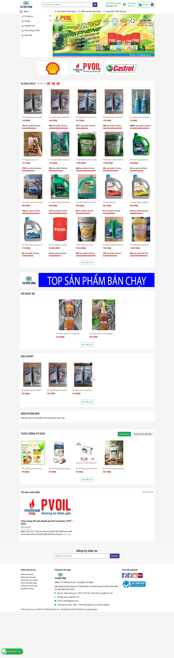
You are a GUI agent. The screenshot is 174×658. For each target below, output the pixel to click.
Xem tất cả (86, 262)
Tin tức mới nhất (30, 492)
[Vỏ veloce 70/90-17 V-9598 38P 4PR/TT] (70, 314)
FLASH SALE (28, 83)
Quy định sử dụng (27, 589)
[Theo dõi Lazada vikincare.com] (140, 575)
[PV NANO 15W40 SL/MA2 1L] (114, 229)
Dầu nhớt (28, 35)
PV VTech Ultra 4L (109, 202)
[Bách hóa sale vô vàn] (121, 68)
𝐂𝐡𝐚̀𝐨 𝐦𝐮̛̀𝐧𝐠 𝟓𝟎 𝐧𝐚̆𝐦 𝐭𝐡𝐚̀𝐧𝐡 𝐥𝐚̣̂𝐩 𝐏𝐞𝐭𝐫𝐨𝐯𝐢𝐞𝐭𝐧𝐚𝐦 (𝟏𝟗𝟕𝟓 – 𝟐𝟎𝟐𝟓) (47, 522)
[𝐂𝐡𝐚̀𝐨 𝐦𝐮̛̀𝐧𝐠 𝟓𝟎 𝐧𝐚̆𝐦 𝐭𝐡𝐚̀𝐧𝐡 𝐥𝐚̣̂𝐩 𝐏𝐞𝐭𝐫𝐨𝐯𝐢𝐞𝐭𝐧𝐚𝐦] (48, 507)
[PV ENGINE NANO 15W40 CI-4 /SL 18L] (114, 144)
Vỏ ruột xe (28, 16)
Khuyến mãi (29, 26)
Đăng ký (114, 556)
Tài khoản (132, 3)
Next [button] (150, 35)
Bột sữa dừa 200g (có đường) (59, 468)
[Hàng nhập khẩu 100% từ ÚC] (87, 67)
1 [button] (101, 54)
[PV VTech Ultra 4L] (114, 186)
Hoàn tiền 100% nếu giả (116, 11)
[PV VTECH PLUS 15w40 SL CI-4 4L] (33, 186)
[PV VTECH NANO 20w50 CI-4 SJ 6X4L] (87, 186)
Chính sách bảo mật (28, 577)
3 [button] (106, 54)
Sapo (95, 609)
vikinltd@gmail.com (70, 601)
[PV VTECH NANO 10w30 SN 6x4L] (60, 186)
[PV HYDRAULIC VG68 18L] (141, 229)
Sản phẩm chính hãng (66, 11)
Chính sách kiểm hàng (29, 583)
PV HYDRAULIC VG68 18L (139, 245)
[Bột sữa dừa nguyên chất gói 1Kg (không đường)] (114, 453)
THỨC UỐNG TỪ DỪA (33, 433)
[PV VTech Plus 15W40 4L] (141, 144)
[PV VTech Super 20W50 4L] (141, 186)
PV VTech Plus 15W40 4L (139, 160)
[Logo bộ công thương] (134, 584)
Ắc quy (27, 21)
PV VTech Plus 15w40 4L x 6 (32, 245)
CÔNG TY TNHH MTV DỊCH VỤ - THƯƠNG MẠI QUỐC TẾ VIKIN (59, 609)
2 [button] (104, 54)
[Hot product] (87, 280)
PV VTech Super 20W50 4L (139, 202)
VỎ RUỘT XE (28, 293)
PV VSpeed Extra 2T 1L (30, 160)
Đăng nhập (131, 6)
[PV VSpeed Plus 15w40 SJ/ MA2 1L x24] (87, 101)
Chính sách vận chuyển (29, 580)
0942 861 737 (111, 6)
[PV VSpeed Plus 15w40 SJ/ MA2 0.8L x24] (114, 101)
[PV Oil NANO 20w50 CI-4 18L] (87, 144)
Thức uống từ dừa (32, 30)
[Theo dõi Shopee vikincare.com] (135, 575)
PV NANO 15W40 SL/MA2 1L (113, 245)
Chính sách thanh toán (29, 586)
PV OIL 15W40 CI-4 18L (84, 245)
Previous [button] (56, 35)
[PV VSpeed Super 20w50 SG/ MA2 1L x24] (60, 101)
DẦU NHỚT (27, 356)
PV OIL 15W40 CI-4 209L (58, 245)
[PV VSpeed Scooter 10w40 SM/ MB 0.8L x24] (33, 101)
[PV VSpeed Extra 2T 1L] (33, 144)
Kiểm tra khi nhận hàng (91, 11)
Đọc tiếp (68, 534)
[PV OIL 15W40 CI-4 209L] (60, 229)
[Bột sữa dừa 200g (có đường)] (60, 453)
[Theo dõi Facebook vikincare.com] (124, 575)
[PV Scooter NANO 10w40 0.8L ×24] (60, 144)
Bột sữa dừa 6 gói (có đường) (86, 468)
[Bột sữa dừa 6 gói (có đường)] (87, 453)
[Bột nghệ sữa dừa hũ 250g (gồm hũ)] (33, 453)
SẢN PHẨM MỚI (30, 413)
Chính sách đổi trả (27, 574)
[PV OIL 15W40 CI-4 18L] (87, 229)
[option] (103, 35)
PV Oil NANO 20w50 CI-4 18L (86, 160)
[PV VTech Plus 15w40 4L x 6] (33, 229)
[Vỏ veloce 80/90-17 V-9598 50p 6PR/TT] (103, 314)
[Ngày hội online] (52, 68)
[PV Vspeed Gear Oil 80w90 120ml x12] (141, 101)
